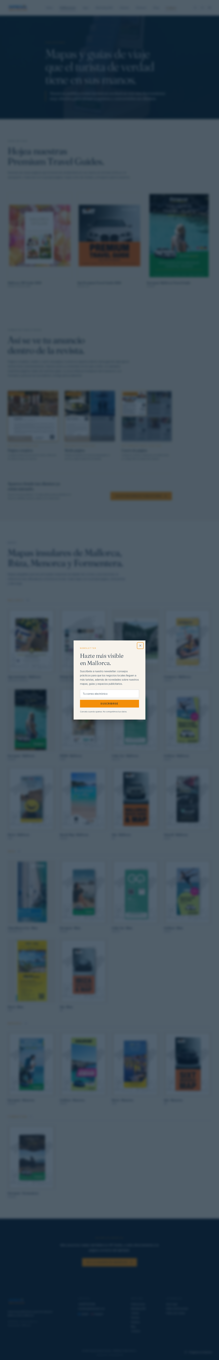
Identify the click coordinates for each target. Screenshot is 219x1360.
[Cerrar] (140, 645)
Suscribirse (109, 703)
